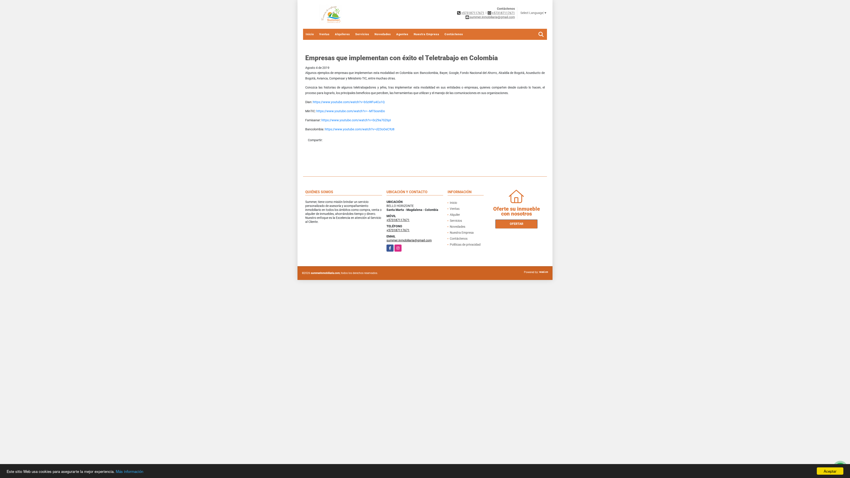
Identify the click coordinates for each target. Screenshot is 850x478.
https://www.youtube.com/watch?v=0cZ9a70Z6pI (356, 120)
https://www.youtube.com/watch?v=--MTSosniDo (350, 111)
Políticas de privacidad (465, 244)
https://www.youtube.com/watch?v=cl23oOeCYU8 (359, 129)
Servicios (362, 34)
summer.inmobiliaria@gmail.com (409, 240)
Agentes (402, 34)
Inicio (310, 34)
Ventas (324, 34)
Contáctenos (453, 34)
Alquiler (455, 214)
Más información (129, 471)
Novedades (383, 34)
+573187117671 (472, 13)
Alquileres (342, 34)
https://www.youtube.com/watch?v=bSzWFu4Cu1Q (349, 102)
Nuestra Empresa (426, 34)
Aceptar (830, 471)
